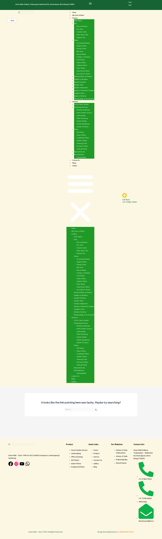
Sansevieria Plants (83, 71)
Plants (76, 40)
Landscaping (81, 115)
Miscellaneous (79, 154)
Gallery (74, 165)
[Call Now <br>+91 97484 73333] (124, 195)
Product (75, 18)
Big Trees (80, 51)
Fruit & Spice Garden (81, 104)
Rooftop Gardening (83, 110)
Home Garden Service (84, 112)
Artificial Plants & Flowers (83, 76)
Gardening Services (81, 107)
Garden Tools (78, 85)
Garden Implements (81, 87)
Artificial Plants (82, 149)
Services (75, 101)
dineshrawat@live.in (95, 7)
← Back (11, 20)
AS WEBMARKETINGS (125, 532)
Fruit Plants (81, 60)
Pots (75, 23)
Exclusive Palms (82, 146)
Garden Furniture (80, 82)
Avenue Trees (81, 48)
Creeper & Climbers (83, 57)
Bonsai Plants (81, 54)
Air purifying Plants (83, 43)
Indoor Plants (81, 62)
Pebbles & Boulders (81, 79)
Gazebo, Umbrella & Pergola (84, 90)
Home (74, 12)
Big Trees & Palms (78, 15)
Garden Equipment (83, 124)
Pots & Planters (82, 26)
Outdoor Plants (82, 65)
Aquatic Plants (82, 46)
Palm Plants (81, 68)
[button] (80, 198)
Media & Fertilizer (80, 96)
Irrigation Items (79, 93)
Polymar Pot (81, 37)
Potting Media (81, 157)
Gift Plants (80, 132)
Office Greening (82, 118)
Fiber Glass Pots (82, 34)
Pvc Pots (80, 29)
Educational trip (79, 152)
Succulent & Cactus (83, 74)
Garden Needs (82, 121)
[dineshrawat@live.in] (90, 3)
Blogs (74, 163)
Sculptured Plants (83, 138)
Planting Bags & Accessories (84, 99)
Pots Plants (78, 20)
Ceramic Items (82, 32)
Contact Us (76, 160)
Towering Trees (82, 143)
